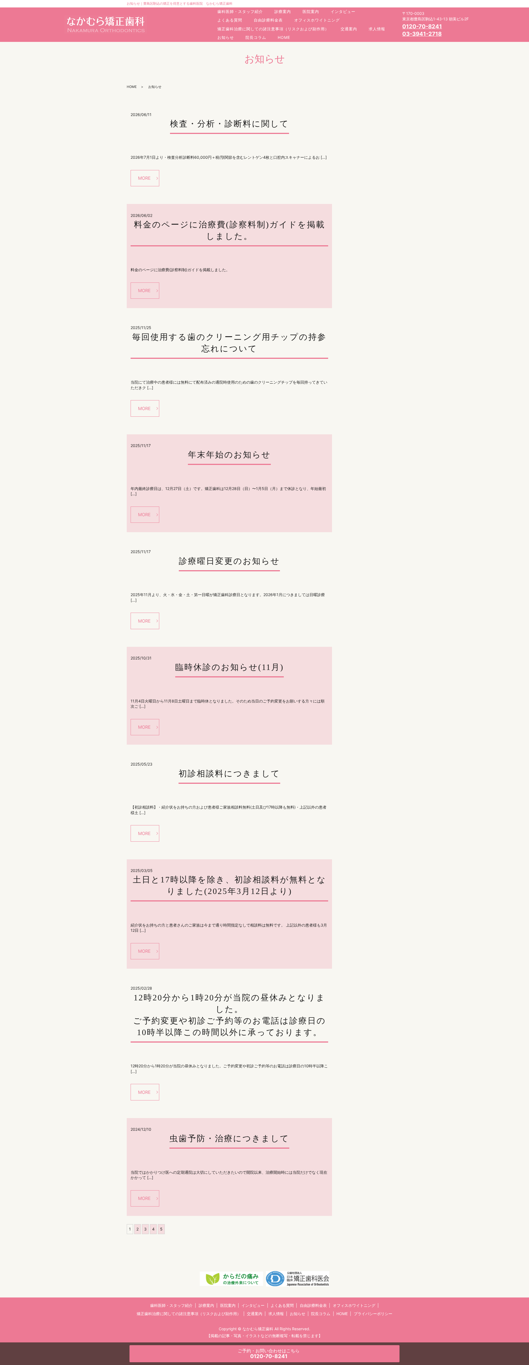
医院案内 (311, 11)
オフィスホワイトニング (317, 20)
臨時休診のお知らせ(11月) (229, 667)
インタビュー (343, 11)
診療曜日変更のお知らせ (229, 561)
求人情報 (377, 28)
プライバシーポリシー (373, 1313)
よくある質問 (229, 20)
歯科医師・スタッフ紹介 (240, 11)
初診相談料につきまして (229, 773)
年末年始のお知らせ (229, 454)
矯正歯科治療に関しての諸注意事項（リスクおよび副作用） (273, 28)
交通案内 (349, 28)
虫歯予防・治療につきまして (229, 1138)
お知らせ (225, 37)
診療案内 (282, 11)
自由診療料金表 (268, 20)
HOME (284, 37)
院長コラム (255, 37)
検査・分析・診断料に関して (229, 123)
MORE (144, 178)
